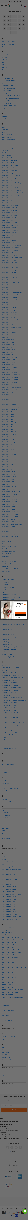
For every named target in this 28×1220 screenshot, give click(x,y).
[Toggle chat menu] (24, 1211)
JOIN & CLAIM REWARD (20, 613)
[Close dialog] (26, 602)
